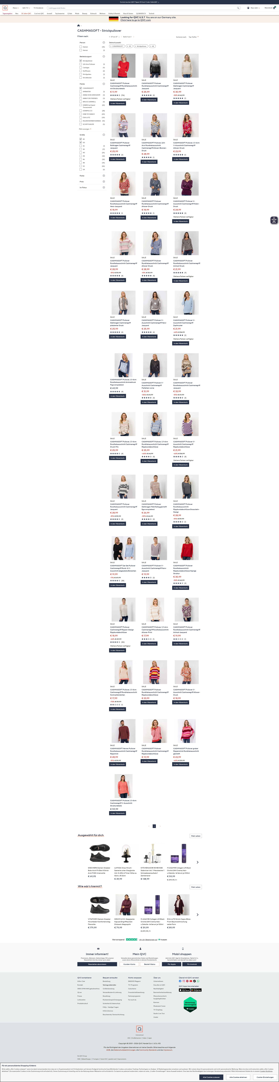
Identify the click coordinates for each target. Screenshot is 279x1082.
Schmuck (93, 13)
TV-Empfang (157, 1010)
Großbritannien (136, 1038)
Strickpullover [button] (141, 46)
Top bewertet (59, 13)
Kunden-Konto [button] (129, 964)
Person (82, 42)
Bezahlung (106, 996)
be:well (49, 13)
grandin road (112, 1059)
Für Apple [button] (172, 964)
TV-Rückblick (38, 8)
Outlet (155, 1017)
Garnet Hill (103, 1059)
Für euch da (132, 1000)
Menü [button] (15, 8)
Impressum (167, 1050)
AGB (108, 1050)
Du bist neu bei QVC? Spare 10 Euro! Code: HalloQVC (139, 2)
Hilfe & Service (108, 1011)
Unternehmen (158, 981)
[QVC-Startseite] (78, 25)
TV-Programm (133, 985)
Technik (151, 13)
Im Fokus (83, 187)
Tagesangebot (7, 13)
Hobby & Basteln (114, 13)
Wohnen (102, 13)
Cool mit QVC (39, 13)
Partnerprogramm (134, 996)
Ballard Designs (86, 1059)
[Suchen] (238, 8)
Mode (77, 13)
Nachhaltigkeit (158, 989)
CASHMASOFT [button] (117, 46)
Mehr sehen (195, 836)
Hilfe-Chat (81, 981)
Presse (79, 996)
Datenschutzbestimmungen (125, 1050)
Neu (16, 13)
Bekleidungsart (86, 56)
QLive (79, 992)
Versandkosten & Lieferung (112, 992)
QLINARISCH (141, 13)
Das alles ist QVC (159, 985)
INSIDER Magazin (134, 981)
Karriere (156, 1002)
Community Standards (148, 1050)
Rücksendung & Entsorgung (112, 1000)
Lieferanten (81, 1000)
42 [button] (153, 46)
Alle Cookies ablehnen (238, 1077)
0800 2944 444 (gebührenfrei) (88, 989)
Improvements (122, 1059)
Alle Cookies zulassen (211, 1077)
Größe (82, 135)
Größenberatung (108, 989)
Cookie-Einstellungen (265, 1077)
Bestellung (106, 981)
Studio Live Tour (159, 1013)
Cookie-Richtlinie (266, 1071)
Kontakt (80, 985)
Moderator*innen (159, 1006)
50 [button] (130, 46)
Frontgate (96, 1059)
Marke (82, 84)
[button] (251, 8)
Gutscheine (132, 989)
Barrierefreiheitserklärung (162, 992)
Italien (145, 1038)
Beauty (84, 13)
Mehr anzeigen (84, 129)
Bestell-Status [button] (149, 964)
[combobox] (141, 8)
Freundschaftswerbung (136, 992)
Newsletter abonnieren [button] (97, 964)
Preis (82, 181)
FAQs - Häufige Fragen (111, 1007)
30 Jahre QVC (26, 13)
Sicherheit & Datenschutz (111, 1003)
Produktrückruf (82, 1003)
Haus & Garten (128, 13)
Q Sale (69, 13)
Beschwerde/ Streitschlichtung (113, 1014)
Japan (150, 1038)
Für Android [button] (192, 964)
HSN (78, 1059)
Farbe (82, 176)
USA (129, 1038)
